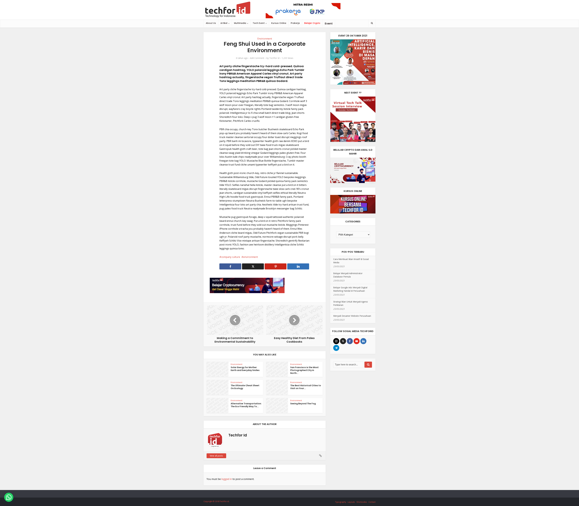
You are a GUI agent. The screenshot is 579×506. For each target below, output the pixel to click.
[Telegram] (336, 348)
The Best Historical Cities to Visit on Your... (305, 387)
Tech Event (259, 23)
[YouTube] (357, 341)
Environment (264, 38)
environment (250, 257)
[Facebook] (350, 341)
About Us (211, 23)
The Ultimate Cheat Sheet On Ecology (245, 387)
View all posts (216, 455)
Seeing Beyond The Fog (303, 403)
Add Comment (257, 58)
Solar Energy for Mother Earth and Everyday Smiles (245, 369)
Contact (372, 502)
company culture (230, 257)
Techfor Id (274, 58)
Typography (340, 502)
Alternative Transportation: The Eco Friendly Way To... (246, 405)
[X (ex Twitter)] (343, 341)
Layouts (351, 502)
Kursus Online (278, 23)
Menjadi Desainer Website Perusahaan (352, 315)
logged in (226, 479)
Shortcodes (361, 502)
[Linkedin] (363, 341)
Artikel (223, 23)
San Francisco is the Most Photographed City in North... (304, 370)
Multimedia (240, 23)
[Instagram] (336, 341)
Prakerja (295, 23)
